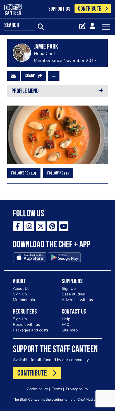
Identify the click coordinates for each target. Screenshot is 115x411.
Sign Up (20, 294)
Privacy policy (77, 388)
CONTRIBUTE (89, 9)
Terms (57, 388)
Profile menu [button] (25, 91)
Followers (23, 173)
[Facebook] (18, 226)
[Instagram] (29, 226)
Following (57, 173)
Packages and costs (31, 330)
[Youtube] (63, 226)
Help (66, 319)
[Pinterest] (52, 226)
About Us (21, 288)
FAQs (66, 324)
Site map (70, 330)
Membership (24, 299)
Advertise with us (77, 299)
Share (30, 76)
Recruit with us (26, 324)
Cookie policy (37, 388)
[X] (40, 226)
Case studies (73, 294)
